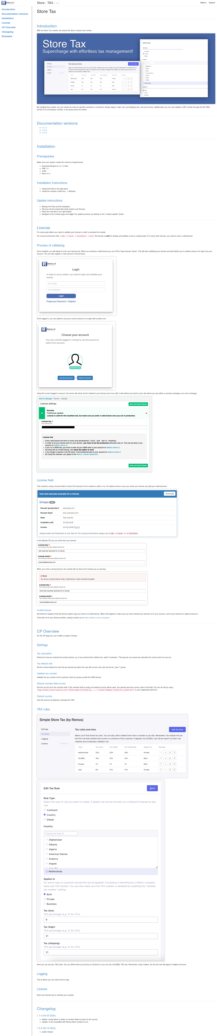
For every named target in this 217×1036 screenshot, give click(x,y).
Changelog (7, 31)
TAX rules (43, 709)
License (6, 22)
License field (45, 480)
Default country (44, 696)
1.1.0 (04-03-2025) (46, 1015)
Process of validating (50, 245)
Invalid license (44, 610)
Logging (42, 973)
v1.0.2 (44, 130)
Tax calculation (44, 653)
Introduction (8, 9)
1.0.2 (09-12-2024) (46, 1028)
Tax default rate (44, 663)
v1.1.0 (44, 127)
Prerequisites (45, 156)
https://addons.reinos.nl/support (97, 617)
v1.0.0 (44, 132)
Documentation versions (15, 13)
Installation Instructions (52, 182)
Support (212, 2)
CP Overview (9, 27)
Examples (7, 36)
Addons (203, 2)
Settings (42, 645)
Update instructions (49, 200)
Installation (8, 18)
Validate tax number (47, 673)
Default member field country (51, 683)
